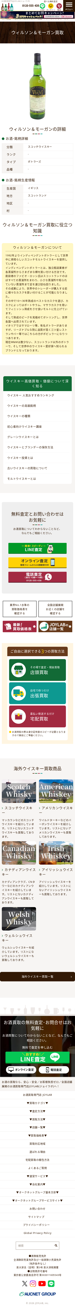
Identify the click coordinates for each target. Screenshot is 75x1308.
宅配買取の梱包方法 (37, 1159)
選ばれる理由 (37, 1151)
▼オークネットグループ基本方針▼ (37, 1192)
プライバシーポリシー (36, 1224)
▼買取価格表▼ (37, 1135)
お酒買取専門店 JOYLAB (37, 1094)
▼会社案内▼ (37, 1184)
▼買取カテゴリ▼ (37, 1103)
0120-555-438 (30, 5)
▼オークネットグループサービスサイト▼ (37, 1200)
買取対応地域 (37, 1143)
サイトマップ (36, 1216)
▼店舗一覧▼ (37, 1127)
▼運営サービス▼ (37, 1176)
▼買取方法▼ (37, 1119)
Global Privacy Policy (38, 1233)
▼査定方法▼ (37, 1111)
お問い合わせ (37, 1208)
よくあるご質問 (37, 1168)
